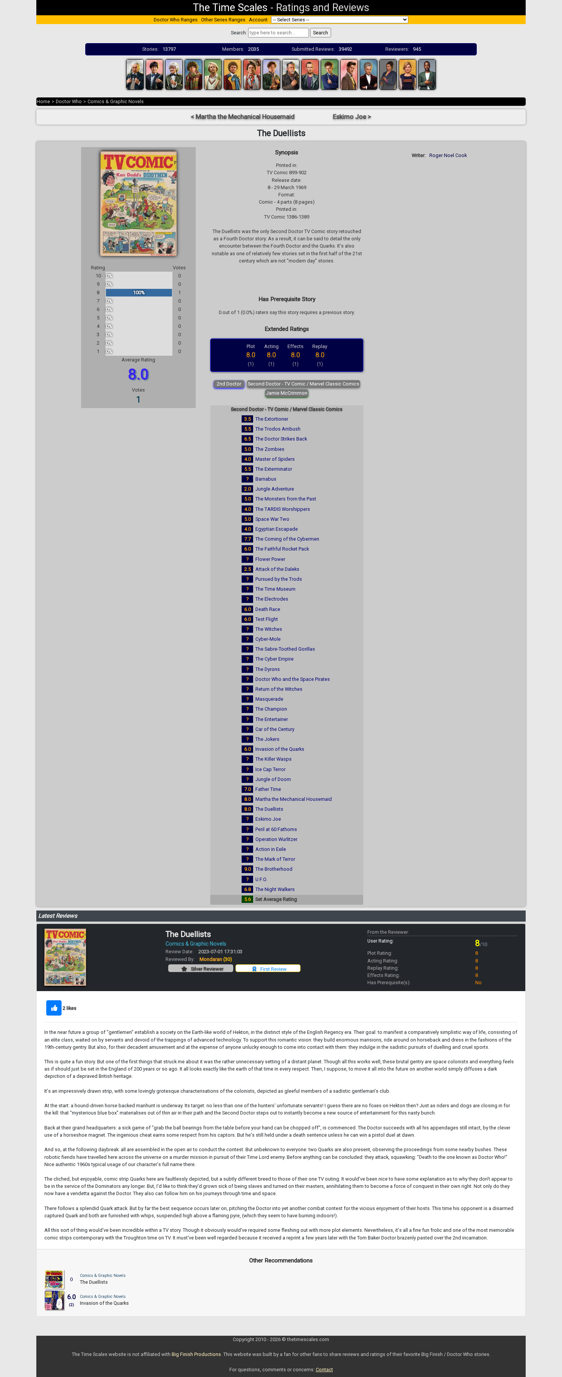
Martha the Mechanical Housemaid (293, 799)
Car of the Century (274, 729)
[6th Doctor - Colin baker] (232, 74)
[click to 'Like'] (54, 1008)
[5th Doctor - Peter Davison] (213, 74)
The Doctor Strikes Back (281, 439)
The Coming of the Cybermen (287, 539)
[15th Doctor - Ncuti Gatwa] (427, 74)
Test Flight (266, 619)
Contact (324, 1369)
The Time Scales (230, 8)
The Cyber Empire (274, 659)
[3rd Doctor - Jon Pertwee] (174, 74)
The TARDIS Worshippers (282, 509)
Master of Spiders (275, 459)
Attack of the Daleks (277, 569)
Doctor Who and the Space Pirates (292, 679)
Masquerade (269, 699)
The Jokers (267, 739)
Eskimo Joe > (352, 116)
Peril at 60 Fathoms (276, 829)
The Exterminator (273, 469)
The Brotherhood (273, 869)
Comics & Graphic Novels (116, 101)
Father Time (268, 789)
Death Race (267, 609)
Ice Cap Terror (270, 769)
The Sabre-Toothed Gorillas (285, 649)
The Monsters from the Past (285, 499)
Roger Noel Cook (448, 155)
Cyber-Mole (268, 639)
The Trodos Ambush (277, 429)
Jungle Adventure (274, 489)
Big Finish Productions (196, 1354)
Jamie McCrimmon (286, 393)
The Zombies (269, 449)
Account (258, 20)
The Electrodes (271, 599)
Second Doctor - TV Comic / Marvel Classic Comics (303, 384)
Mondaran (216, 959)
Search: (239, 33)
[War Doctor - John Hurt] (291, 74)
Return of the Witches (278, 689)
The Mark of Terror (275, 859)
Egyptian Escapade (276, 529)
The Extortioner (271, 419)
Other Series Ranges (223, 20)
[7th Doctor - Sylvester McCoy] (252, 74)
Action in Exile (270, 849)
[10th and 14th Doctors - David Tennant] (329, 74)
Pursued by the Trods (278, 579)
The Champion (271, 709)
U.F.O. (261, 879)
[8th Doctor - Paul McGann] (271, 74)
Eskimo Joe (268, 819)
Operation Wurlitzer (276, 839)
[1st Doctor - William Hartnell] (135, 74)
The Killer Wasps (273, 759)
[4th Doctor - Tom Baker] (193, 74)
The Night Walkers (275, 889)
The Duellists (269, 809)
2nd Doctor (229, 384)
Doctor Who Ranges (176, 20)
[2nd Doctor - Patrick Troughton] (154, 74)
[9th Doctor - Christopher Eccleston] (310, 74)
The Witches (268, 629)
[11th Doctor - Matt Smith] (349, 74)
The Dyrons (267, 669)
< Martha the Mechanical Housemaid (243, 116)
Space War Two (272, 519)
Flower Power (270, 559)
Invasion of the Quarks (279, 749)
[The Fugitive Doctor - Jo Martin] (388, 74)
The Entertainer (271, 719)
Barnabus (265, 479)
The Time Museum (275, 589)
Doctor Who (69, 101)
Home (43, 101)
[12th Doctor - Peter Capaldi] (368, 74)
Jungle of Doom (273, 779)
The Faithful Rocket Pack (282, 549)
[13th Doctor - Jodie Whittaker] (407, 74)
